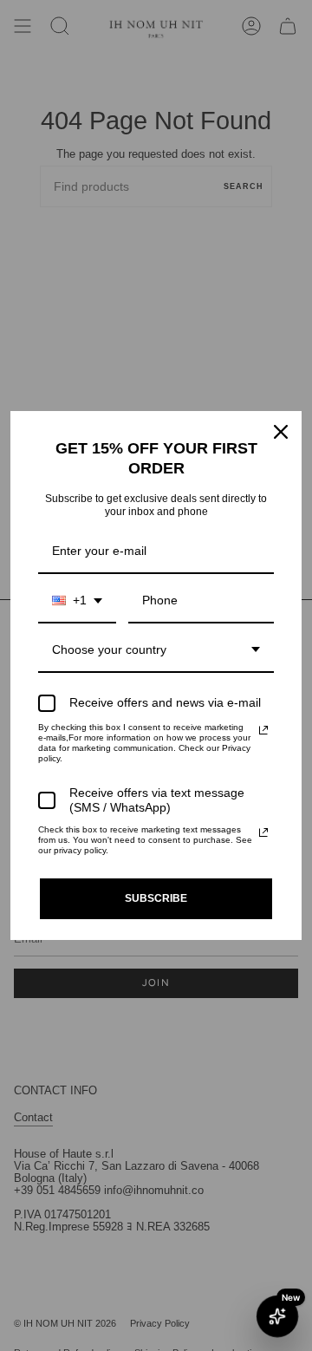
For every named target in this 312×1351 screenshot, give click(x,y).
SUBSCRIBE (156, 898)
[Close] (281, 432)
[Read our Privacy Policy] (263, 730)
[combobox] (77, 601)
